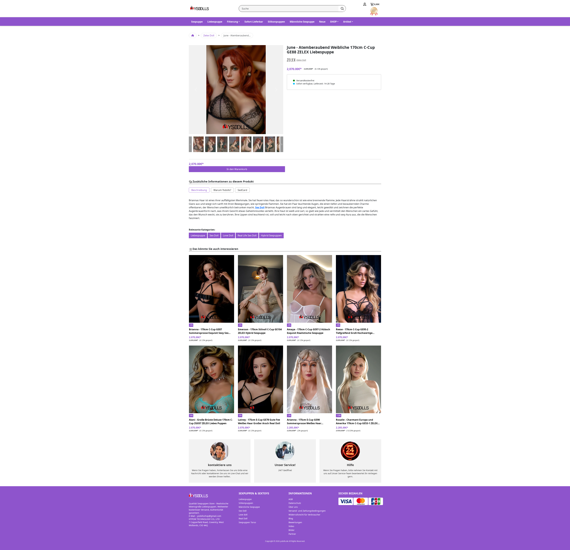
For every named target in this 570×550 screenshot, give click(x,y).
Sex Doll (260, 207)
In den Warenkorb (237, 169)
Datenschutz (295, 503)
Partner (292, 533)
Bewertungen (295, 522)
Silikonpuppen (276, 21)
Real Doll (243, 518)
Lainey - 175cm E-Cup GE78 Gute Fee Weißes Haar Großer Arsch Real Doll (259, 421)
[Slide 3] (234, 144)
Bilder (291, 530)
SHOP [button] (333, 21)
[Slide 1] (210, 144)
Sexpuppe (197, 21)
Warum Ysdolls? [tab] (222, 190)
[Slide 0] (198, 144)
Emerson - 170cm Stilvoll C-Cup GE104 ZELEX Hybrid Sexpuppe (260, 331)
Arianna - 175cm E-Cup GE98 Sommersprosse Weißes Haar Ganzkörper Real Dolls (304, 421)
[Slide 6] (270, 144)
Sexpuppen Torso (247, 522)
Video (291, 526)
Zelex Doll (208, 35)
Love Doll (228, 235)
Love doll (243, 514)
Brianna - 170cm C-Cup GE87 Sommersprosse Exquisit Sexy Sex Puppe (208, 331)
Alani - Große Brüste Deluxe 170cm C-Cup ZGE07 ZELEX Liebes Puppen (211, 421)
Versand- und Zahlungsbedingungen (307, 510)
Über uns (293, 506)
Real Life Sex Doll (247, 235)
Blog (291, 518)
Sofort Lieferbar (253, 21)
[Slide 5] (258, 144)
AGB (291, 499)
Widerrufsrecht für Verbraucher (304, 514)
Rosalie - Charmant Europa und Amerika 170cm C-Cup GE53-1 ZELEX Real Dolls (357, 421)
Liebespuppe (214, 21)
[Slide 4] (246, 144)
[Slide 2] (222, 144)
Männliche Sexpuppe (302, 21)
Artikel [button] (347, 21)
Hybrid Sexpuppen (271, 235)
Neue (322, 21)
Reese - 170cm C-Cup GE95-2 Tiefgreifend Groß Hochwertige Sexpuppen (354, 331)
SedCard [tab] (242, 190)
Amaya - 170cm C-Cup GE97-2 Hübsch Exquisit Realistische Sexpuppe (308, 331)
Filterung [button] (232, 21)
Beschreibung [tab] (199, 190)
